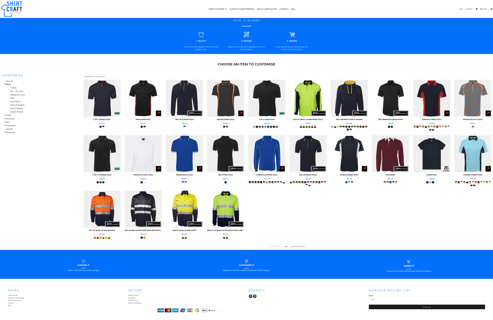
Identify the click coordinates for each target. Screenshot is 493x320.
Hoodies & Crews (17, 94)
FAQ (9, 305)
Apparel (9, 129)
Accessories (11, 125)
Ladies (8, 115)
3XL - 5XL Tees (16, 91)
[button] (217, 9)
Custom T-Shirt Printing (16, 298)
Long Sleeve (15, 101)
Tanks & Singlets (17, 105)
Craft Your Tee (12, 295)
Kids (7, 122)
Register (469, 9)
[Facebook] (250, 296)
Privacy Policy (133, 300)
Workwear (10, 118)
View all (9, 81)
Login (461, 9)
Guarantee (131, 298)
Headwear (10, 132)
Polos (12, 98)
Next (286, 246)
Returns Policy (133, 295)
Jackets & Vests (16, 112)
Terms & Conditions (135, 303)
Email (371, 296)
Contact (10, 303)
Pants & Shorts (16, 108)
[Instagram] (255, 296)
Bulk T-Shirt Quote (14, 300)
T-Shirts (13, 88)
